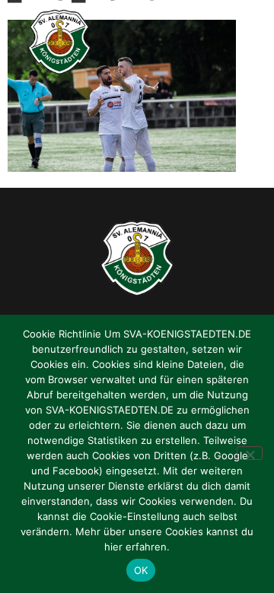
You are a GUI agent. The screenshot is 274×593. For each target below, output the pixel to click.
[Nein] (250, 453)
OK (141, 570)
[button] (247, 42)
